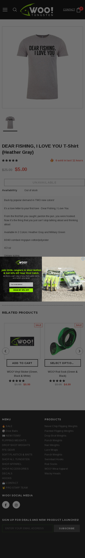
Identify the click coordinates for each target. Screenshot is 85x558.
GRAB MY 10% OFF (21, 290)
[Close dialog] (82, 258)
